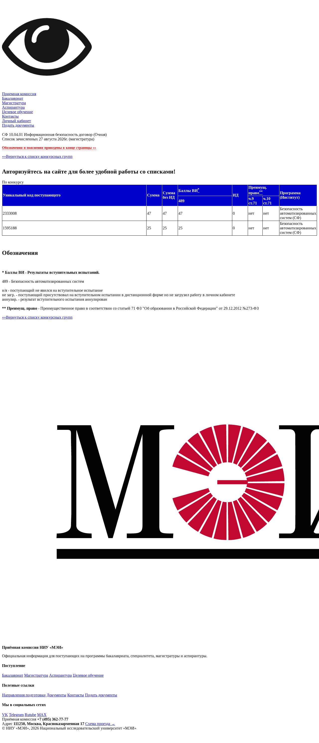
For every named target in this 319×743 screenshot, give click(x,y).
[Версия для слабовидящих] (47, 90)
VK (5, 715)
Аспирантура (13, 107)
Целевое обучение (17, 112)
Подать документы (18, 125)
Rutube (30, 715)
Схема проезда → (100, 724)
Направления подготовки (24, 695)
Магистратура (14, 103)
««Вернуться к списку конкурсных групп (37, 156)
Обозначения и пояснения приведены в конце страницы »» (49, 148)
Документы (56, 695)
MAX (42, 715)
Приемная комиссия (19, 94)
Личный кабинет (16, 121)
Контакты (10, 116)
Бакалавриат (12, 98)
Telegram (16, 715)
